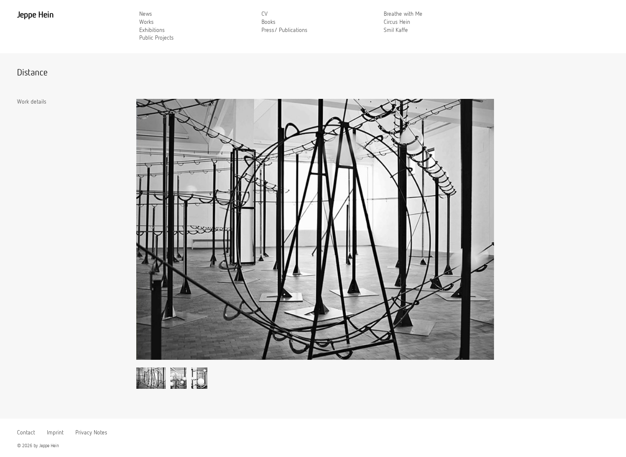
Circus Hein (397, 22)
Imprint (55, 433)
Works (146, 22)
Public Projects (156, 38)
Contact (26, 433)
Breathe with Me (403, 14)
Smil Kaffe (396, 30)
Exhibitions (152, 30)
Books (268, 22)
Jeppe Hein (35, 15)
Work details (31, 102)
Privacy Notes (91, 433)
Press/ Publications (284, 30)
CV (264, 14)
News (145, 14)
